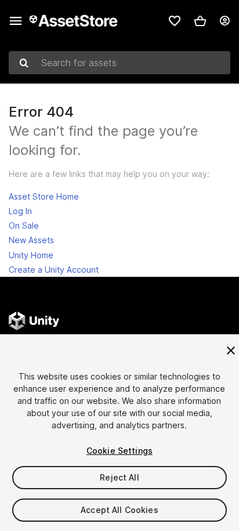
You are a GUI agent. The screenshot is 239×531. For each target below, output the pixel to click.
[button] (200, 21)
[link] (175, 21)
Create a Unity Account (54, 269)
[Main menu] (15, 20)
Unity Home (31, 255)
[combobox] (119, 62)
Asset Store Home (44, 196)
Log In (20, 211)
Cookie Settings (119, 451)
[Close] (231, 350)
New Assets (31, 240)
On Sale (24, 225)
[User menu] (224, 21)
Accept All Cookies (119, 510)
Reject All (119, 477)
